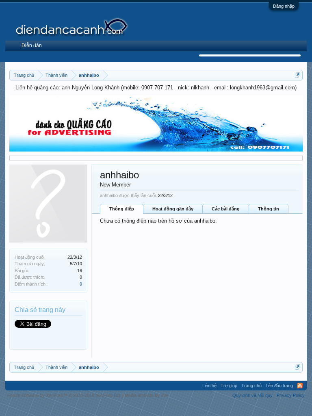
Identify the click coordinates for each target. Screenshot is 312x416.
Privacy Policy (291, 395)
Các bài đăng (226, 208)
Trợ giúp (229, 385)
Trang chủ (251, 385)
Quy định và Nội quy (252, 395)
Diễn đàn (32, 45)
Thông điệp (121, 208)
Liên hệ (209, 385)
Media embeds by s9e (146, 395)
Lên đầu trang (279, 385)
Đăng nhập (284, 6)
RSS (300, 385)
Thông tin (268, 208)
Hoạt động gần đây (172, 208)
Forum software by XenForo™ (64, 395)
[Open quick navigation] (297, 75)
